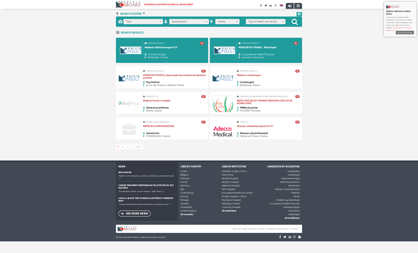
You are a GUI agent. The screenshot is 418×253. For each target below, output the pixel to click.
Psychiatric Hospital (231, 200)
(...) (119, 178)
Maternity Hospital (231, 185)
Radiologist (294, 214)
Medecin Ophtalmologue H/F (161, 47)
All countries (186, 214)
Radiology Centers (231, 203)
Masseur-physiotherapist (287, 189)
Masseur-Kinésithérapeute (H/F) (255, 126)
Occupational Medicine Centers (237, 193)
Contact (295, 229)
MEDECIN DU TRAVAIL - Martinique (257, 47)
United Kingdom (188, 211)
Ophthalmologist (291, 207)
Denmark (185, 178)
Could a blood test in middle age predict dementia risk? (145, 199)
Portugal (184, 200)
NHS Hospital (228, 189)
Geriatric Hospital (230, 182)
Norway (184, 196)
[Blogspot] (299, 237)
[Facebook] (280, 237)
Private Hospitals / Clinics (234, 196)
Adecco (244, 122)
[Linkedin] (289, 237)
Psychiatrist (294, 211)
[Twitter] (284, 237)
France (183, 182)
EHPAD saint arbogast (158, 122)
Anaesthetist (293, 171)
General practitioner (290, 182)
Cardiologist (294, 175)
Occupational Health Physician (285, 203)
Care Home (227, 175)
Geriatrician (294, 185)
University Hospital (231, 207)
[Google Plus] (294, 237)
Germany (185, 185)
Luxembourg (186, 193)
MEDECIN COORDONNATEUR (158, 126)
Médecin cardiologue (249, 75)
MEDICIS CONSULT (156, 43)
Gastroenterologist (290, 178)
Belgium (184, 175)
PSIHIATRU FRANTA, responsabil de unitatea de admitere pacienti (174, 76)
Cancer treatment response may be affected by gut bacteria (146, 186)
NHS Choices (124, 172)
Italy (182, 189)
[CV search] (144, 13)
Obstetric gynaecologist (288, 200)
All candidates (292, 218)
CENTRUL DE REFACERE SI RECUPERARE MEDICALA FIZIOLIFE (262, 96)
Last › (138, 146)
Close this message (404, 32)
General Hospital (230, 178)
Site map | (237, 229)
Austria (183, 171)
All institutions (229, 211)
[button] (299, 14)
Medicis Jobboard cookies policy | (274, 229)
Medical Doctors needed (156, 100)
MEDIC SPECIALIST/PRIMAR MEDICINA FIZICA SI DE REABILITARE (264, 102)
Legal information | (250, 229)
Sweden (184, 203)
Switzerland (186, 207)
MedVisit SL (152, 96)
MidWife (295, 193)
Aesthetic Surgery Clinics (234, 171)
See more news (136, 213)
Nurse (297, 196)
